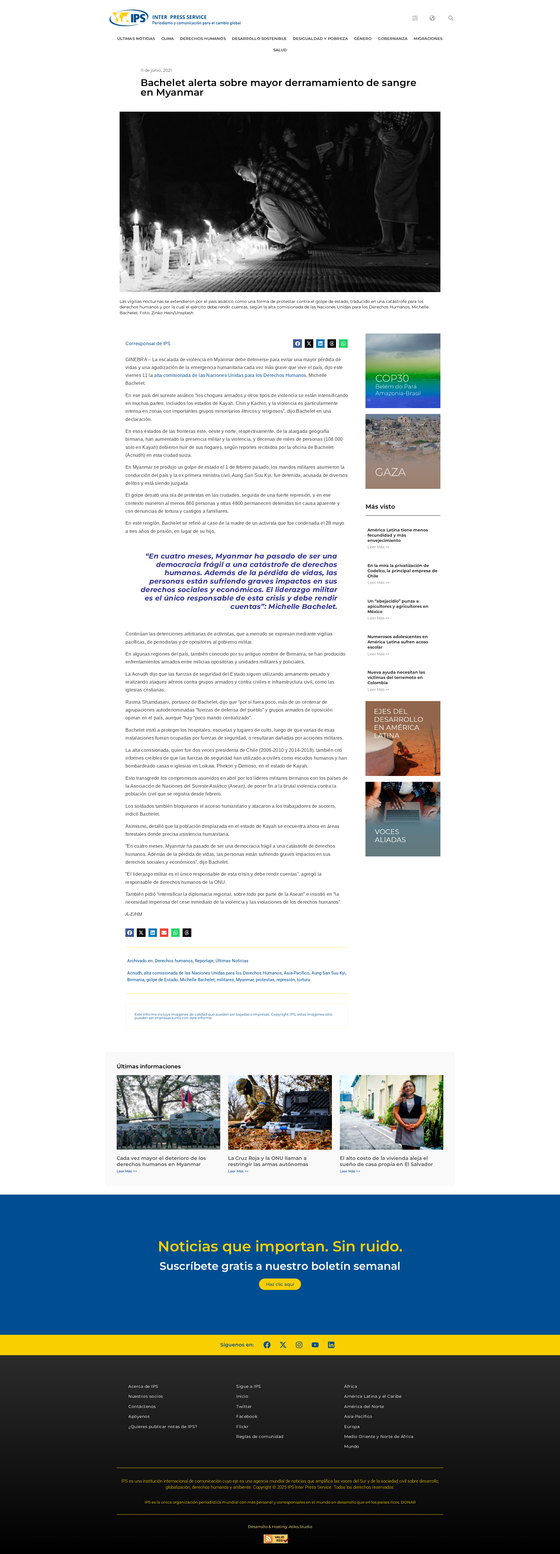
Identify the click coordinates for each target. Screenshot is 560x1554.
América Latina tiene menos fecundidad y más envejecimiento (398, 535)
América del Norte (364, 1406)
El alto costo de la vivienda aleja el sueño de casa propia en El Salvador (386, 1161)
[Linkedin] (331, 1345)
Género (363, 38)
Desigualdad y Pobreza (320, 38)
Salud (280, 50)
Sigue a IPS (248, 1386)
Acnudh (134, 973)
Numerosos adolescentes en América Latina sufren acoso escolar (398, 642)
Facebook (246, 1416)
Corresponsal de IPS (147, 343)
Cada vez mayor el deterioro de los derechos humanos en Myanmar (161, 1161)
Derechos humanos (203, 38)
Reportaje (204, 960)
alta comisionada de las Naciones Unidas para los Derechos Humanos (230, 375)
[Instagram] (299, 1345)
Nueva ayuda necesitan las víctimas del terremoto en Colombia (396, 677)
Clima (167, 38)
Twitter (244, 1406)
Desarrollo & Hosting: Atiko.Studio (280, 1526)
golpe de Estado (162, 979)
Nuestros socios (145, 1396)
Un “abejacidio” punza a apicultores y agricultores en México (398, 606)
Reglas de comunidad (260, 1436)
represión (285, 979)
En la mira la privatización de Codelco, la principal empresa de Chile (403, 571)
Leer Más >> (378, 547)
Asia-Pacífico (296, 973)
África (350, 1386)
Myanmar (245, 979)
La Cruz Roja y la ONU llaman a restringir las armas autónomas (268, 1161)
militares (225, 979)
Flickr (242, 1426)
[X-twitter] (283, 1345)
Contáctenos (142, 1406)
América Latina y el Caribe (372, 1396)
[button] (451, 18)
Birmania (135, 979)
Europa (352, 1426)
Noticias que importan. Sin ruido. (280, 1246)
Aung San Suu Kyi (328, 973)
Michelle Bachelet (197, 979)
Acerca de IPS (143, 1386)
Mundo (351, 1446)
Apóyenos (139, 1416)
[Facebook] (267, 1345)
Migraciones (428, 38)
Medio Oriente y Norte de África (379, 1436)
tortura (303, 979)
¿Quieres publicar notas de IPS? (162, 1426)
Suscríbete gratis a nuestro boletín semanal (280, 1265)
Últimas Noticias (136, 38)
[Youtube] (315, 1345)
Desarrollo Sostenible (259, 38)
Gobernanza (392, 38)
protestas (265, 979)
